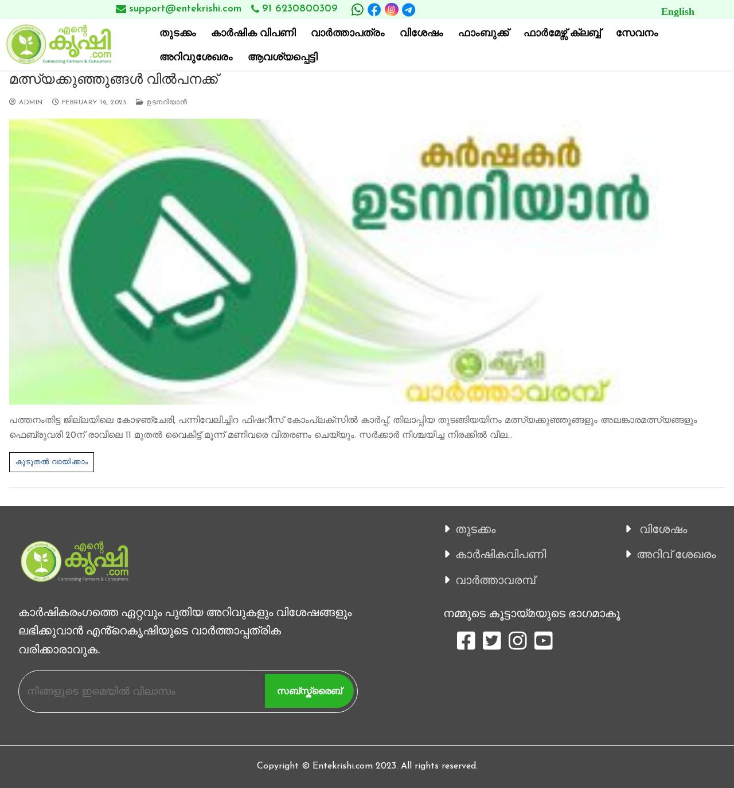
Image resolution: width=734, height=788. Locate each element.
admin (30, 102)
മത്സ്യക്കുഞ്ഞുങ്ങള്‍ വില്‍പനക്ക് (113, 78)
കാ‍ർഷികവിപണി (500, 554)
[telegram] (409, 10)
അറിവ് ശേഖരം (676, 554)
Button (598, 9)
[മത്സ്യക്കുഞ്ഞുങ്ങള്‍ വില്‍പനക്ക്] (367, 262)
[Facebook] (374, 10)
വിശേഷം (663, 529)
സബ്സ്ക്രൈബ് (309, 691)
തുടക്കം (475, 529)
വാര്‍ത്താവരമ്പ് (495, 580)
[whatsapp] (357, 10)
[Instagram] (391, 9)
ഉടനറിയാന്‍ (165, 102)
